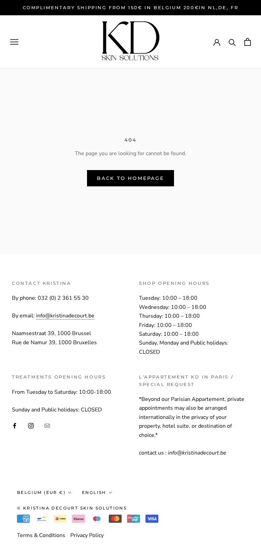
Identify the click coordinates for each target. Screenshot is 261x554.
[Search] (232, 41)
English (94, 492)
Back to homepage (130, 178)
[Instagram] (31, 425)
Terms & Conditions (41, 535)
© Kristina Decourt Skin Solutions (72, 508)
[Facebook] (14, 425)
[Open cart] (247, 42)
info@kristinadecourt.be (65, 315)
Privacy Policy (87, 535)
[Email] (47, 425)
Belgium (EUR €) (41, 492)
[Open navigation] (14, 42)
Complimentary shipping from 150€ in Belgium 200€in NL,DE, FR (131, 7)
